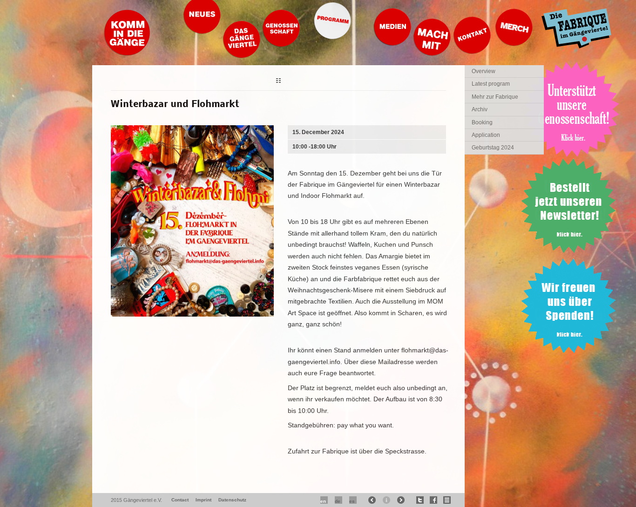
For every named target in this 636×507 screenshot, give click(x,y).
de (337, 501)
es (352, 501)
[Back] (278, 82)
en (323, 501)
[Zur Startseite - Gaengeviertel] (127, 53)
